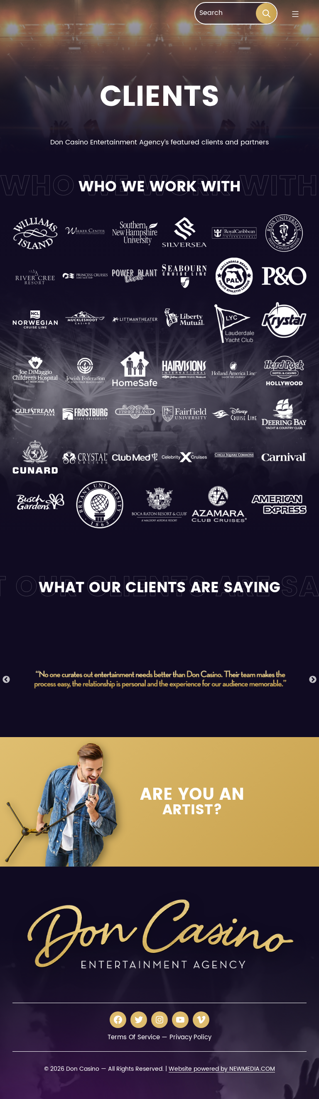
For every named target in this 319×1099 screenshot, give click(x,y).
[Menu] (294, 14)
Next (313, 680)
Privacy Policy (190, 1037)
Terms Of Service (134, 1037)
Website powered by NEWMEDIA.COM (222, 1069)
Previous (6, 680)
